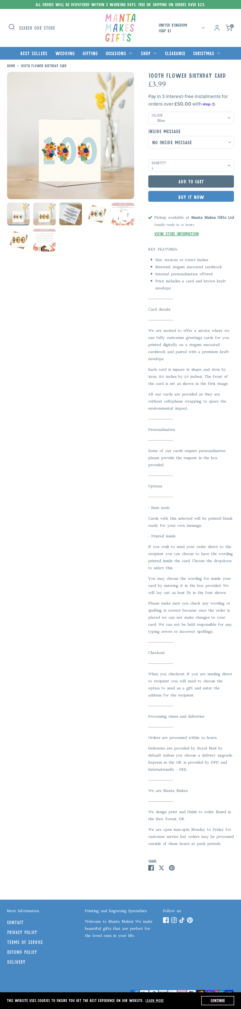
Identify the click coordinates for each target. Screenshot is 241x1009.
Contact (15, 922)
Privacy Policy (22, 932)
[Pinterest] (190, 920)
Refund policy (22, 952)
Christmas (204, 53)
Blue (161, 120)
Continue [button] (218, 1000)
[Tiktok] (182, 920)
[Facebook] (166, 920)
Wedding (65, 53)
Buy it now (191, 197)
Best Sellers (33, 53)
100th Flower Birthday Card (44, 66)
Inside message (164, 131)
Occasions (117, 53)
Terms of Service (25, 942)
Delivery (16, 962)
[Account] (217, 28)
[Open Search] (11, 27)
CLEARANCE (175, 53)
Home (11, 66)
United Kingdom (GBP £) (173, 27)
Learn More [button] (154, 1000)
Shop (146, 53)
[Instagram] (174, 920)
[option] (70, 137)
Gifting (90, 53)
